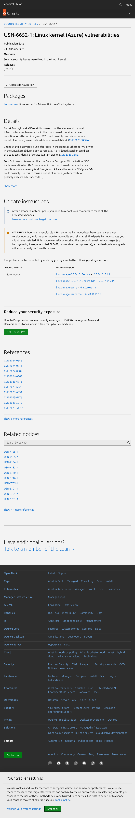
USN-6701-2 (11, 493)
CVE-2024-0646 (13, 360)
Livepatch (85, 664)
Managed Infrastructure (94, 727)
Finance (108, 740)
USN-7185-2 (11, 456)
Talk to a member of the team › (39, 549)
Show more (10, 185)
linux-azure (10, 104)
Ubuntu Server (12, 644)
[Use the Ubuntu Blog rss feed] (102, 764)
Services (87, 628)
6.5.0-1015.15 (102, 274)
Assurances (66, 668)
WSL (74, 699)
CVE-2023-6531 (13, 392)
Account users (81, 707)
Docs (99, 581)
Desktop (53, 699)
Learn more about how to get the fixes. (35, 219)
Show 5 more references (18, 418)
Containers (10, 687)
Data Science (71, 604)
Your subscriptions (58, 707)
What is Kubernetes (59, 589)
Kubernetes (11, 589)
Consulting (87, 581)
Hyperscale (54, 644)
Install (51, 573)
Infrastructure (69, 727)
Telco (99, 740)
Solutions (9, 727)
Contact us (13, 755)
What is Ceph (56, 581)
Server (65, 699)
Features (53, 628)
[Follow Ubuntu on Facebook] (59, 764)
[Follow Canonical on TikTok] (93, 764)
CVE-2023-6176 (13, 397)
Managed (72, 581)
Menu (129, 4)
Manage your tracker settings (24, 808)
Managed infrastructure (18, 596)
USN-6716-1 (11, 477)
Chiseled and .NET (108, 687)
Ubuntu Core (11, 628)
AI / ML (8, 604)
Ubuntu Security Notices (21, 23)
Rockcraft (84, 691)
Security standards (105, 664)
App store (53, 620)
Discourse (109, 707)
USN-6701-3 (11, 499)
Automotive (55, 740)
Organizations (56, 636)
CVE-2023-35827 (70, 154)
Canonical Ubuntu (13, 3)
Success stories (70, 628)
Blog (91, 754)
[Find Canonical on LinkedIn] (67, 764)
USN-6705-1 (11, 483)
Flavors (88, 636)
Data (55, 727)
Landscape (10, 676)
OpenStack (10, 573)
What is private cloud (92, 652)
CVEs (122, 664)
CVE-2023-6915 (13, 381)
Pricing (96, 707)
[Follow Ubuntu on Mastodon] (50, 764)
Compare (81, 676)
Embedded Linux (72, 620)
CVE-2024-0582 (13, 371)
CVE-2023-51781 (14, 407)
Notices (52, 668)
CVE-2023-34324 (79, 140)
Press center (119, 754)
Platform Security (58, 664)
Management (93, 620)
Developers (74, 636)
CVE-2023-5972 (13, 402)
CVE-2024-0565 (13, 376)
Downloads (11, 699)
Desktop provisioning (92, 719)
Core (83, 699)
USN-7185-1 (11, 451)
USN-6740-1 (11, 472)
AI (49, 727)
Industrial (70, 740)
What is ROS (69, 612)
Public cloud (90, 656)
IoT (6, 620)
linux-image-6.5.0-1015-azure (73, 274)
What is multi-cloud (69, 656)
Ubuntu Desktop (14, 636)
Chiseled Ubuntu (84, 687)
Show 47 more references (19, 509)
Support (63, 573)
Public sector (85, 740)
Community (86, 612)
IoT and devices (84, 732)
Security (9, 664)
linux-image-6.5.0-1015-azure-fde (75, 280)
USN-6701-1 (11, 488)
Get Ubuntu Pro (16, 331)
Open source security (60, 732)
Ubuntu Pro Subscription (62, 719)
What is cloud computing (62, 652)
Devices (112, 719)
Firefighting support (59, 711)
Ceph (7, 581)
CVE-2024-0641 (13, 365)
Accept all (52, 808)
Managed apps (56, 596)
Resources (114, 589)
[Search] (120, 4)
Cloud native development (111, 732)
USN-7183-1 (11, 467)
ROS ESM (53, 612)
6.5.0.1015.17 (88, 287)
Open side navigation (21, 84)
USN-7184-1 (11, 462)
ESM (74, 664)
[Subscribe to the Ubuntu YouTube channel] (85, 764)
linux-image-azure (66, 287)
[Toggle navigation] (129, 13)
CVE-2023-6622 (13, 386)
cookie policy (62, 799)
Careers (81, 754)
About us (53, 754)
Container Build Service (61, 691)
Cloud (7, 652)
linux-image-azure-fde (69, 294)
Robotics (9, 612)
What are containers (60, 687)
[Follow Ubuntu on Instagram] (76, 764)
